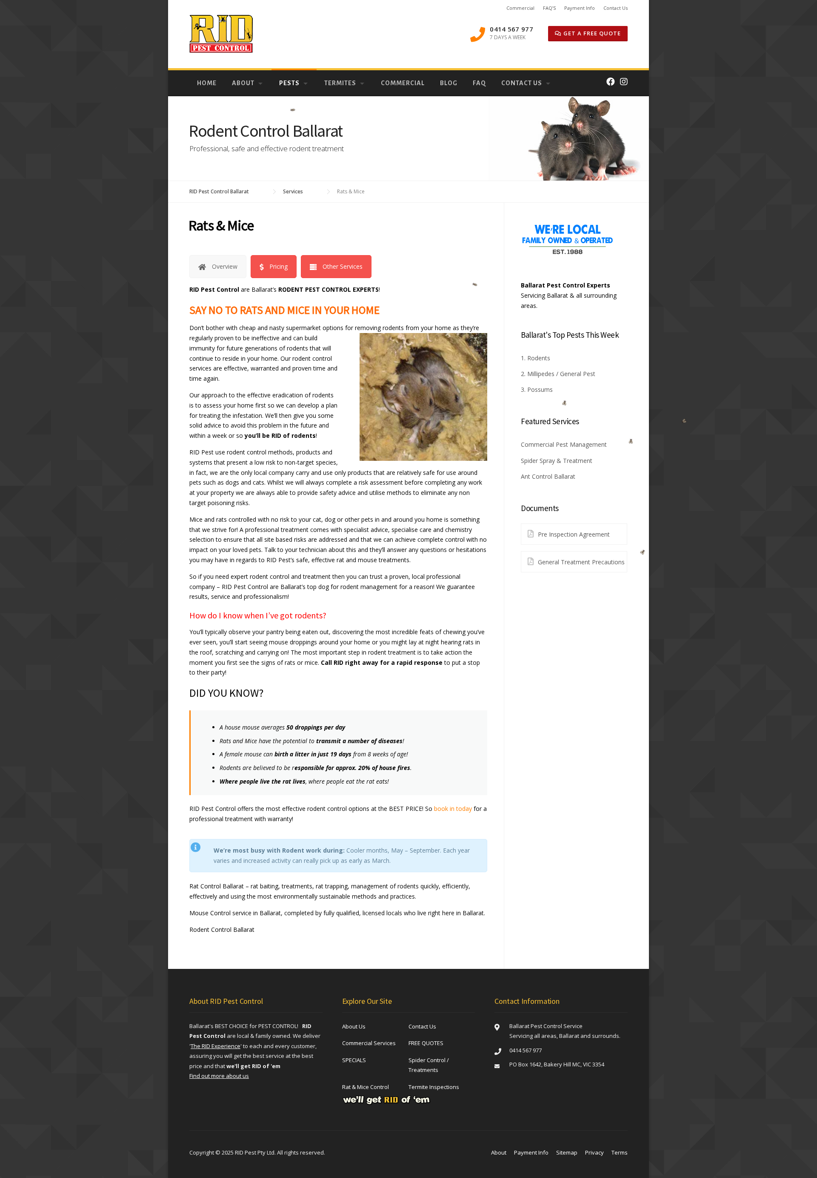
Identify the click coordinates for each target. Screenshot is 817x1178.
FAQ (479, 83)
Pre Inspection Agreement (574, 534)
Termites (340, 83)
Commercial (520, 8)
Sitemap (566, 1152)
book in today (453, 808)
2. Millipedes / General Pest (558, 374)
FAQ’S (549, 8)
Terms (619, 1152)
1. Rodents (535, 358)
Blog (448, 83)
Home (207, 83)
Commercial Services (369, 1043)
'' (215, 1046)
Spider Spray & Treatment (556, 461)
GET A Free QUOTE (591, 33)
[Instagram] (624, 81)
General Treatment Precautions (581, 562)
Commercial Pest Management (564, 444)
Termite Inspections (433, 1087)
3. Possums (537, 389)
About (243, 83)
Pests (289, 83)
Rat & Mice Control (365, 1087)
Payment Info (579, 8)
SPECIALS (354, 1060)
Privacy (594, 1152)
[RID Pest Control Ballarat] (221, 33)
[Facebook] (610, 81)
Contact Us (615, 8)
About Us (354, 1026)
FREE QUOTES (425, 1043)
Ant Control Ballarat (548, 476)
